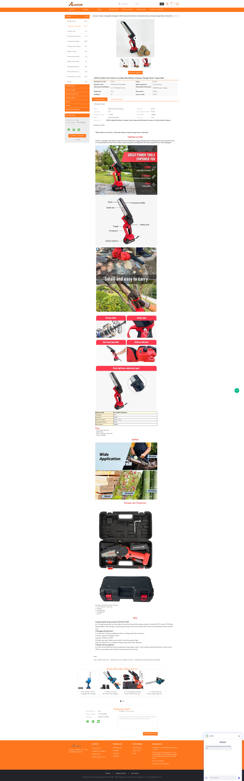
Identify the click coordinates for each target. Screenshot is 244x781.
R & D (134, 753)
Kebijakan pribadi (121, 773)
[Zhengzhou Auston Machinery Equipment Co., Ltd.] (68, 130)
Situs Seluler (135, 773)
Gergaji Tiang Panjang (77, 46)
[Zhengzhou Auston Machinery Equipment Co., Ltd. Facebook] (167, 4)
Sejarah (116, 750)
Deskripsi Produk (117, 99)
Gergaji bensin (77, 21)
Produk (85, 9)
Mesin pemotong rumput (77, 71)
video (99, 9)
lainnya (77, 81)
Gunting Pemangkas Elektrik (77, 41)
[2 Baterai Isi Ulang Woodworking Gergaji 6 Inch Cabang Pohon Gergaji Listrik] (110, 680)
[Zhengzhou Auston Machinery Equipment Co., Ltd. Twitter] (172, 4)
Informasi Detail (100, 99)
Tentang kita (70, 86)
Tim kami (116, 756)
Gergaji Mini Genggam (77, 26)
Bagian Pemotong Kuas (77, 61)
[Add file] (206, 778)
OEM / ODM (136, 750)
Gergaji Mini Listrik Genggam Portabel (121, 660)
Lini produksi (137, 748)
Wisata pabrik (70, 90)
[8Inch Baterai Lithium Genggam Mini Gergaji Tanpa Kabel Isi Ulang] (88, 680)
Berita (68, 102)
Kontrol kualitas (72, 94)
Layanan (116, 753)
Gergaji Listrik (77, 31)
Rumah (71, 9)
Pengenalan (117, 748)
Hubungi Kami (141, 9)
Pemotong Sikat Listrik (77, 36)
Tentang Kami (113, 9)
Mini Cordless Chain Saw (101, 660)
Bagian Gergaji (77, 51)
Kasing (68, 105)
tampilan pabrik (127, 9)
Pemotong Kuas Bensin (77, 56)
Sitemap (107, 773)
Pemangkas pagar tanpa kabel (77, 66)
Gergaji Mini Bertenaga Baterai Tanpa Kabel (147, 660)
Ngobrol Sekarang (156, 9)
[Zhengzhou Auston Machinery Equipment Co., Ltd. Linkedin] (177, 4)
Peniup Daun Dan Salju (77, 76)
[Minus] (239, 736)
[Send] (239, 778)
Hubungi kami (70, 98)
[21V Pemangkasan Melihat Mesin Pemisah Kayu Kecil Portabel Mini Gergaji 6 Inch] (132, 680)
